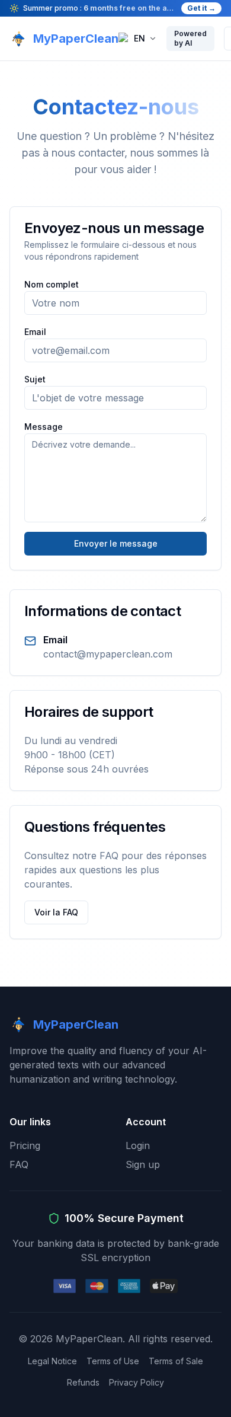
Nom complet (51, 284)
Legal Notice (52, 1361)
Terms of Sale (176, 1361)
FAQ (18, 1164)
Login (138, 1145)
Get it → (201, 8)
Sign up (143, 1164)
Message (43, 427)
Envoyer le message (116, 543)
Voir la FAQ (56, 912)
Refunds (83, 1382)
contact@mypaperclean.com (107, 654)
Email (35, 332)
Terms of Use (112, 1361)
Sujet (35, 379)
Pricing (24, 1145)
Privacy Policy (136, 1382)
